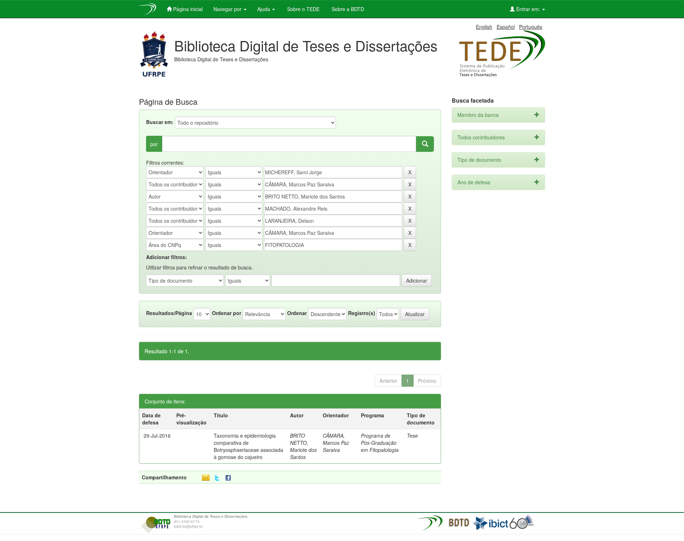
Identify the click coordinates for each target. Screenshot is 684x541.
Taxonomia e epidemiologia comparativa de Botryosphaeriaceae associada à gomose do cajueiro (248, 446)
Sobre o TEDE (303, 8)
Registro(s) (361, 312)
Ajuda (264, 8)
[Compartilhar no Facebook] (230, 478)
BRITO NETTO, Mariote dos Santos (303, 446)
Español (506, 26)
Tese (412, 435)
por (154, 144)
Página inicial (187, 8)
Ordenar (297, 312)
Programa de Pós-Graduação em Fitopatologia (380, 442)
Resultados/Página (169, 312)
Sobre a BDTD (347, 8)
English (484, 26)
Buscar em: (159, 121)
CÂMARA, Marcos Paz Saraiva (336, 442)
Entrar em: (528, 8)
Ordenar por (226, 312)
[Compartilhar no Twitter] (217, 478)
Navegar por (228, 8)
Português (530, 26)
